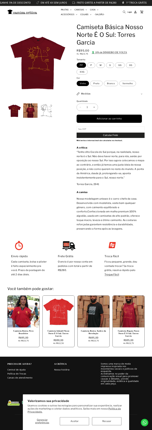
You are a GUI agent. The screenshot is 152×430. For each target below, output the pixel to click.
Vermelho (127, 83)
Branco (111, 83)
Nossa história (62, 369)
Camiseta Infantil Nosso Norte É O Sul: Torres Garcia (58, 333)
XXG (82, 72)
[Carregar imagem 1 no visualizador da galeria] (14, 110)
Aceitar (75, 421)
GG (120, 65)
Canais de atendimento (20, 377)
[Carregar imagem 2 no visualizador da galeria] (30, 110)
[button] (66, 9)
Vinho (83, 83)
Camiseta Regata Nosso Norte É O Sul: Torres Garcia (128, 333)
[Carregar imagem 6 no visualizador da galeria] (46, 110)
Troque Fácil (111, 274)
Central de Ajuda (16, 369)
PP (81, 65)
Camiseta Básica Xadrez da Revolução (93, 332)
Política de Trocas (16, 373)
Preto (96, 83)
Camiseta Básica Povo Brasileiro (23, 332)
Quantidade (82, 101)
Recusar (106, 421)
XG (130, 65)
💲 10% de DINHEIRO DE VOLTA (109, 52)
